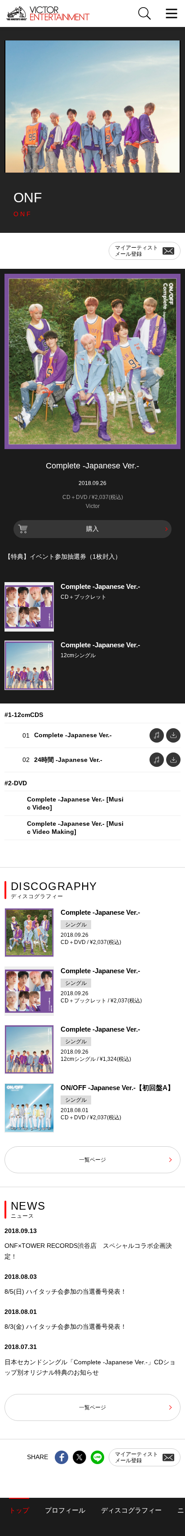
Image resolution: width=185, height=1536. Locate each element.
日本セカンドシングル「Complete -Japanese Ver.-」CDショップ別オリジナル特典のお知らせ (90, 1367)
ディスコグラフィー (131, 1510)
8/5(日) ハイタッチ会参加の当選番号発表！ (65, 1291)
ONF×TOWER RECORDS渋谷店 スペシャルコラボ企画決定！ (88, 1251)
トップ (19, 1510)
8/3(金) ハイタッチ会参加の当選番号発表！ (65, 1326)
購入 (92, 528)
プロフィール (65, 1510)
